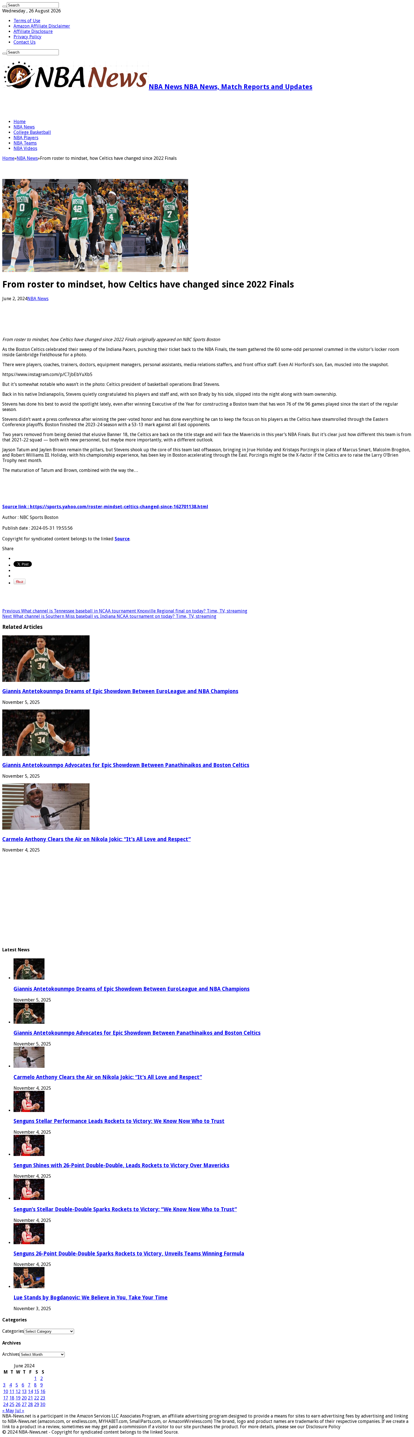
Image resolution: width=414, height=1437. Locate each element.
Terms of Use (27, 20)
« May (8, 1410)
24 (5, 1404)
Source (122, 538)
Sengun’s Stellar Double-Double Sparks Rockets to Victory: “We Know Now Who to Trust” (125, 1209)
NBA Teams (25, 143)
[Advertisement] (68, 104)
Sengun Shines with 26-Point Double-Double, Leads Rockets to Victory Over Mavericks (121, 1165)
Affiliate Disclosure (33, 31)
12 (18, 1391)
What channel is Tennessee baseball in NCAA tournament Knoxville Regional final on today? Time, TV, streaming (124, 611)
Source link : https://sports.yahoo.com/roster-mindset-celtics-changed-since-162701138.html (105, 506)
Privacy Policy (27, 36)
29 (36, 1404)
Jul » (19, 1410)
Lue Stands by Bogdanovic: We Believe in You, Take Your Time (91, 1298)
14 (30, 1391)
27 (24, 1404)
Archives (10, 1354)
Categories (13, 1331)
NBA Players (26, 137)
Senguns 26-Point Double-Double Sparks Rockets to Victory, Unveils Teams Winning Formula (129, 1254)
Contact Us (24, 42)
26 (18, 1404)
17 (5, 1398)
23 (42, 1398)
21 (30, 1398)
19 (18, 1398)
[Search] (4, 6)
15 (36, 1391)
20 (24, 1398)
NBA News (24, 127)
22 (36, 1398)
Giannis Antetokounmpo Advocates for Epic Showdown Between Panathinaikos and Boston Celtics (125, 765)
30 (42, 1404)
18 (11, 1398)
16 (42, 1391)
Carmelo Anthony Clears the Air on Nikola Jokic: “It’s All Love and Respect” (96, 839)
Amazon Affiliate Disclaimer (42, 26)
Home (20, 121)
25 (11, 1404)
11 (11, 1391)
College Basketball (32, 132)
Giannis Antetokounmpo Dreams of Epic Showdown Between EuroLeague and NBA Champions (120, 691)
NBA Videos (25, 148)
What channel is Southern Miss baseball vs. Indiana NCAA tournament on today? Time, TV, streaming (109, 616)
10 (5, 1391)
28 (30, 1404)
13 (24, 1391)
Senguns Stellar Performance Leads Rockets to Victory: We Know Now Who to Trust (119, 1121)
